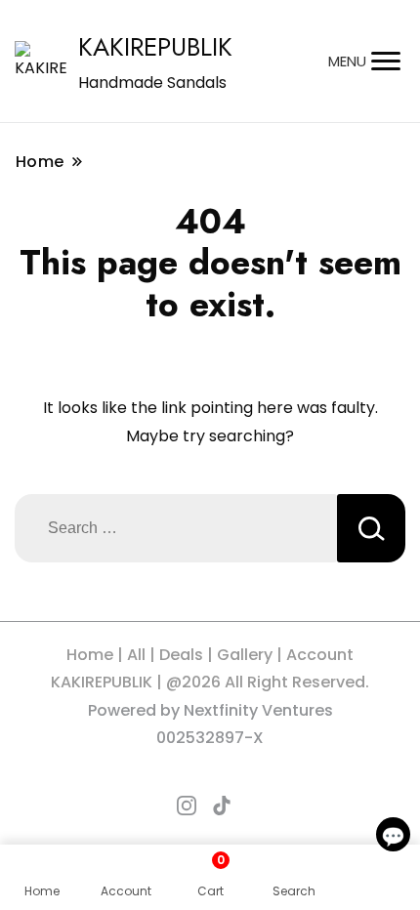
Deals (181, 654)
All (136, 654)
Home (89, 654)
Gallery (245, 654)
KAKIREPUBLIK (155, 46)
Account (320, 654)
